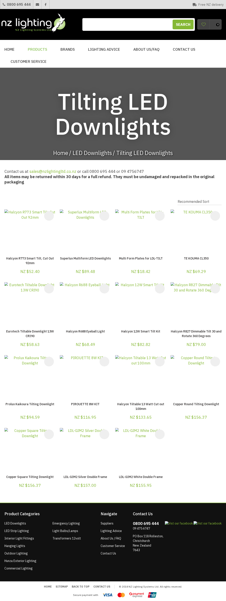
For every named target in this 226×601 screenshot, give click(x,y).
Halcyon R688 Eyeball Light (85, 331)
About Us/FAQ (146, 49)
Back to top (80, 586)
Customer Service (29, 61)
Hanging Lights (14, 546)
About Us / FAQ (111, 538)
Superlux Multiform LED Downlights (85, 258)
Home (9, 49)
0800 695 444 (19, 4)
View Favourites (203, 24)
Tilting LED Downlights (144, 153)
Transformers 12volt (67, 538)
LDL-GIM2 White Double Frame (141, 477)
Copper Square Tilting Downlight (30, 477)
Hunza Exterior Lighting (20, 561)
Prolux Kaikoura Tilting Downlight (30, 404)
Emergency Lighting (66, 523)
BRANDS (67, 49)
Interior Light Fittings (19, 538)
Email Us (37, 4)
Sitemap (62, 586)
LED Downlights (92, 153)
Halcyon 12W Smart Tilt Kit (140, 331)
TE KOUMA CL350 (196, 258)
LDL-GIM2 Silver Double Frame (85, 477)
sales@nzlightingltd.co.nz (52, 171)
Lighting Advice (104, 49)
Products (37, 49)
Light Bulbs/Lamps (65, 531)
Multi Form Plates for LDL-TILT (141, 258)
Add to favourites (49, 216)
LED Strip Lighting (16, 531)
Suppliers (107, 523)
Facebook (45, 4)
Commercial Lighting (18, 568)
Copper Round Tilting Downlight (196, 404)
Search (183, 24)
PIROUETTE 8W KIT (85, 404)
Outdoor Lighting (16, 553)
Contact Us (184, 49)
